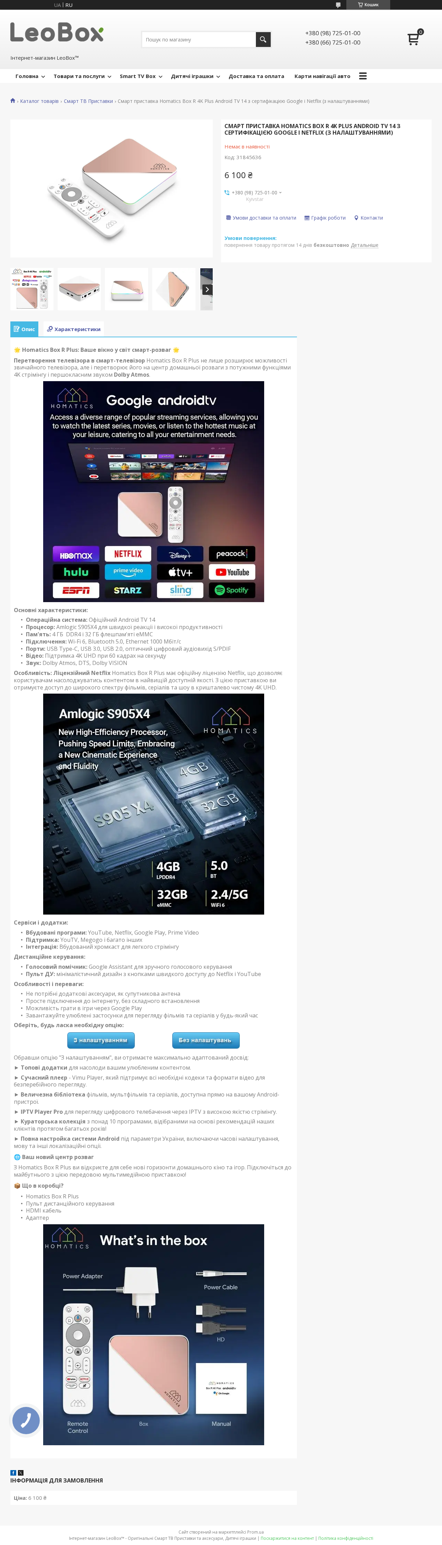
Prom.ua (255, 1532)
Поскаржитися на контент (287, 1538)
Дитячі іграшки (192, 76)
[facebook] (13, 1473)
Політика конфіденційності (345, 1538)
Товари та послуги (79, 76)
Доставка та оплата (256, 76)
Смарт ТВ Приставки (88, 101)
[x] (20, 1473)
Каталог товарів (39, 101)
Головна (27, 76)
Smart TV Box (138, 76)
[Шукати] (263, 39)
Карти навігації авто (322, 76)
